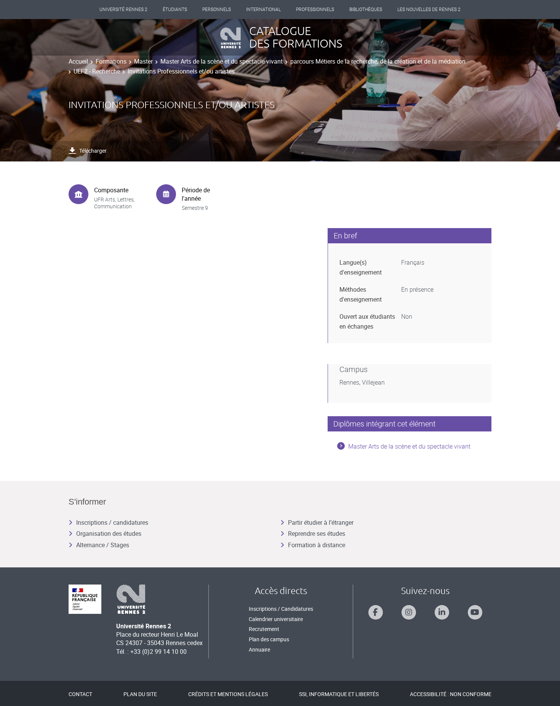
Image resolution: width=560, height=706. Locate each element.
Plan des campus (269, 639)
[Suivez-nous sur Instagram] (409, 612)
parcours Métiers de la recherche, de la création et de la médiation (378, 61)
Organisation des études (108, 533)
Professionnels (315, 9)
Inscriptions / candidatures (112, 522)
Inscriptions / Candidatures (281, 608)
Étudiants (175, 9)
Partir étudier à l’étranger (321, 522)
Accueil (78, 61)
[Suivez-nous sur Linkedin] (442, 612)
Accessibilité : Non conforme (450, 694)
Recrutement (264, 629)
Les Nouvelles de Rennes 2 (429, 9)
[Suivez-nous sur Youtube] (475, 612)
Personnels (216, 9)
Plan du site (140, 694)
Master (143, 61)
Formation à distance (316, 545)
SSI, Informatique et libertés (339, 694)
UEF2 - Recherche (97, 71)
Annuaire (259, 649)
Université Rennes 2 (123, 9)
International (263, 9)
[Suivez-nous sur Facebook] (375, 612)
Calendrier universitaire (276, 619)
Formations (111, 61)
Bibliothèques (365, 9)
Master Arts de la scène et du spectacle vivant (221, 61)
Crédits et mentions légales (228, 694)
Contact (80, 694)
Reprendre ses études (316, 533)
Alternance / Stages (102, 545)
